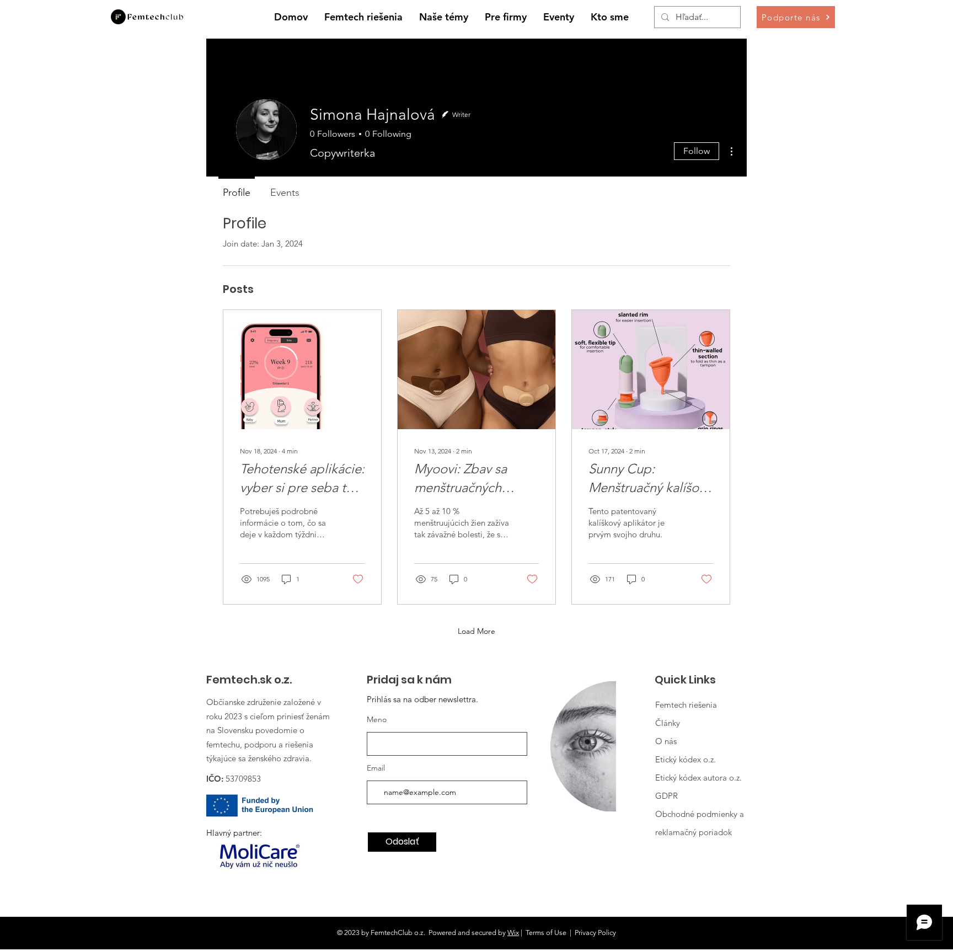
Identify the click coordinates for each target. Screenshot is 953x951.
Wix (513, 932)
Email (376, 768)
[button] (443, 17)
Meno (377, 719)
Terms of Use (546, 932)
